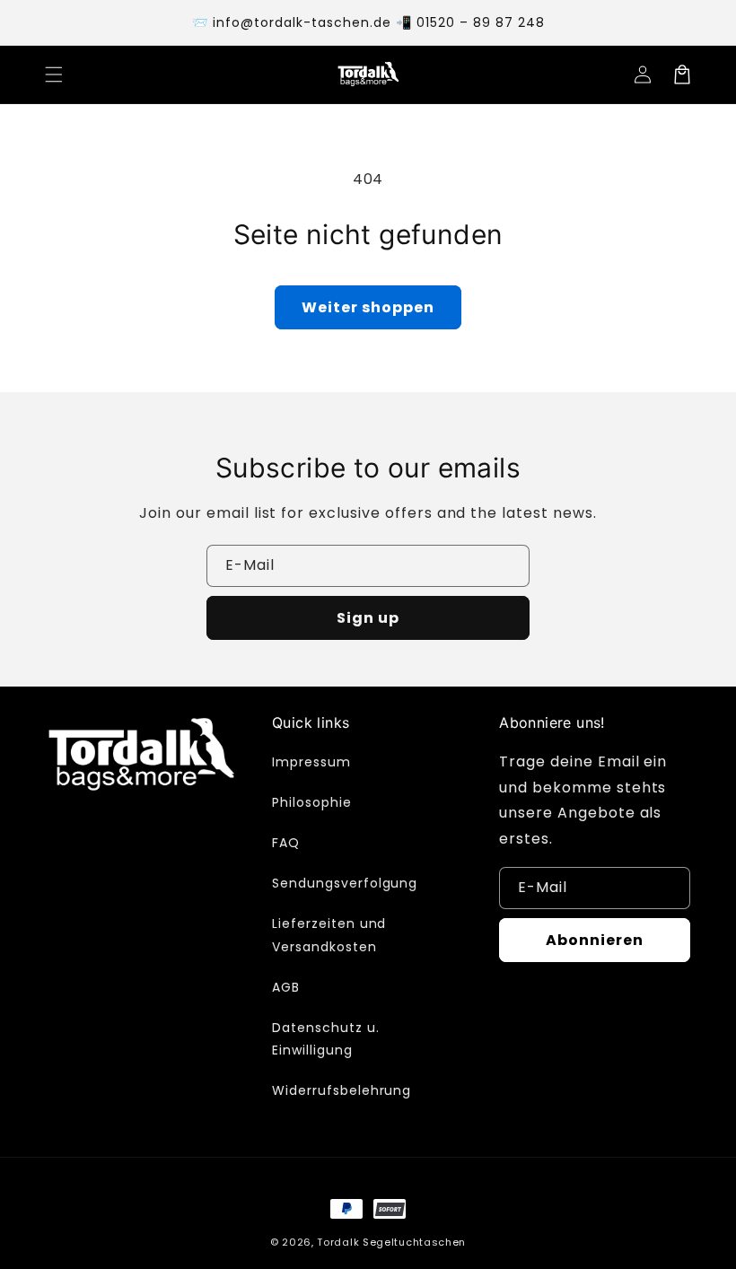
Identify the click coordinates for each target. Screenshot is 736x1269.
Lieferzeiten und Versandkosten (329, 935)
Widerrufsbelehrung (341, 1090)
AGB (286, 987)
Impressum (311, 762)
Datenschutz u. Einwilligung (325, 1039)
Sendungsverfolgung (344, 883)
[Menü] (54, 74)
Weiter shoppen (368, 307)
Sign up (368, 618)
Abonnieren (595, 940)
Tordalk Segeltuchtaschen (391, 1242)
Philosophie (312, 802)
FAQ (286, 843)
